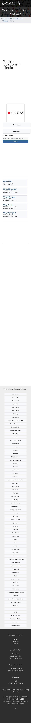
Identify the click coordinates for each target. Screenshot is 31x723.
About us (15, 641)
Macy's (5, 21)
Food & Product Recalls (15, 671)
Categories (15, 654)
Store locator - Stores (15, 658)
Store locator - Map (15, 656)
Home (3, 19)
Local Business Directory (15, 19)
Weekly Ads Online (15, 635)
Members (15, 677)
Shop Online (6, 690)
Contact (15, 643)
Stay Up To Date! (15, 665)
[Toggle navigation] (28, 3)
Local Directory (15, 650)
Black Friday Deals (17, 690)
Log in (15, 681)
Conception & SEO (18, 699)
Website (17, 131)
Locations (17, 125)
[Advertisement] (15, 40)
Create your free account (15, 683)
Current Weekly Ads (15, 668)
